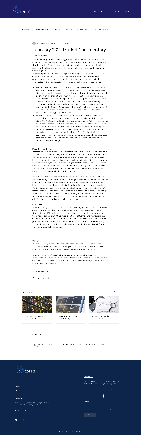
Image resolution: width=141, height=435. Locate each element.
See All (116, 292)
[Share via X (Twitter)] (38, 278)
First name (87, 390)
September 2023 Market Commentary (69, 317)
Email (86, 401)
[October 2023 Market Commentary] (37, 304)
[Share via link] (48, 278)
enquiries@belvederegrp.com (27, 405)
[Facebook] (16, 419)
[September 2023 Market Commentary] (70, 304)
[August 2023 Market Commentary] (104, 304)
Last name (107, 390)
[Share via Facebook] (33, 278)
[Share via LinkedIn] (43, 278)
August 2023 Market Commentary (101, 317)
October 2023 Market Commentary (34, 317)
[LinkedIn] (23, 419)
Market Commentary (40, 271)
